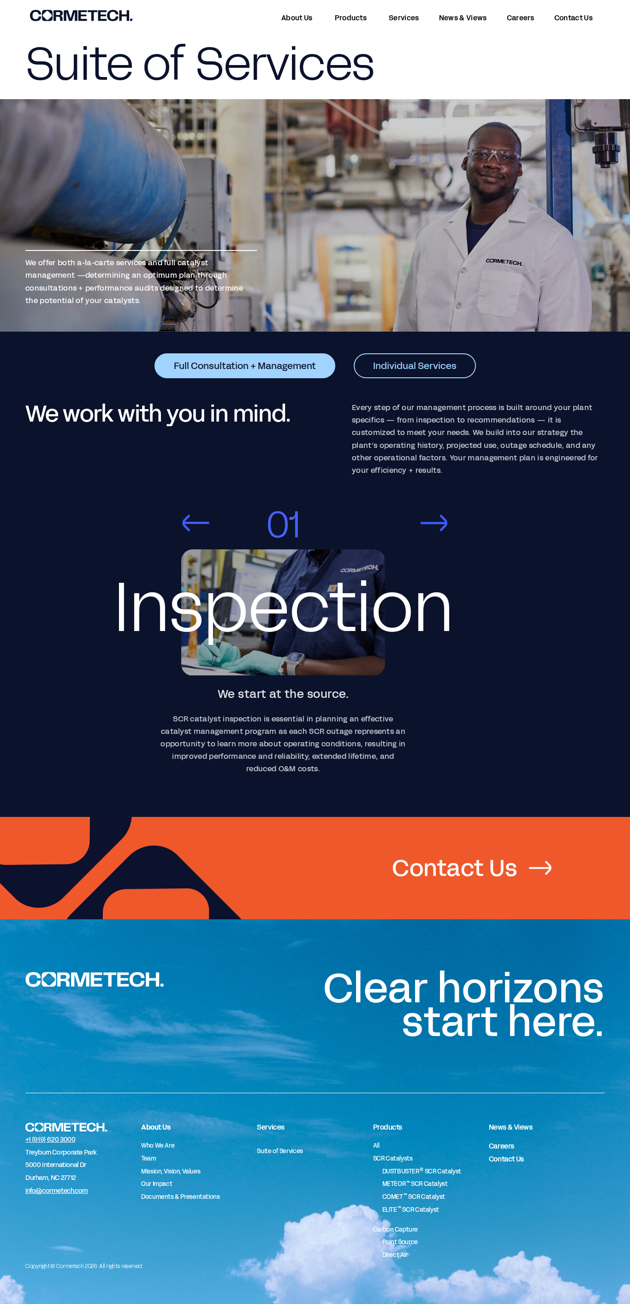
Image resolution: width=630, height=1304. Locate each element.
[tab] (245, 365)
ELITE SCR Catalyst (410, 1210)
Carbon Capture (395, 1230)
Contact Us (506, 1159)
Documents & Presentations (180, 1197)
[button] (195, 523)
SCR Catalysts (393, 1159)
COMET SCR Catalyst (413, 1197)
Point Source (400, 1242)
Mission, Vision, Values (170, 1171)
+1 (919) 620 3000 (50, 1139)
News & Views (511, 1127)
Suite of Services (280, 1151)
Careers (501, 1146)
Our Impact (156, 1184)
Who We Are (157, 1146)
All (376, 1146)
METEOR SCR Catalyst (415, 1184)
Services (270, 1127)
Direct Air (395, 1255)
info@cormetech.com (56, 1190)
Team (148, 1159)
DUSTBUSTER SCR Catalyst (421, 1171)
